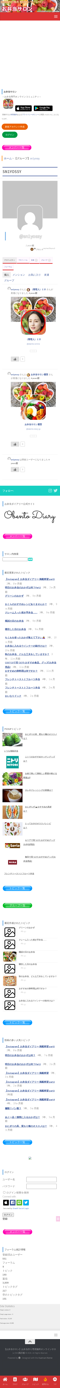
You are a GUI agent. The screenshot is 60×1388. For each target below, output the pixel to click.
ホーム (5, 1384)
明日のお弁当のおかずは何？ (20, 1055)
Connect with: (9, 1196)
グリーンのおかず (14, 595)
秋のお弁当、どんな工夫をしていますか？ (27, 654)
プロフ (15, 1384)
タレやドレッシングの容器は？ (39, 790)
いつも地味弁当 (11, 751)
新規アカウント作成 (14, 126)
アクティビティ (9, 260)
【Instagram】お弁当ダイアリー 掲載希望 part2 (30, 1082)
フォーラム (8, 267)
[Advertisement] (30, 55)
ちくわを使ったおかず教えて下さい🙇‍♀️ (25, 637)
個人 (6, 274)
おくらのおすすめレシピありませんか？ (26, 604)
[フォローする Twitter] (56, 491)
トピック (35, 1384)
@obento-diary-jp (33, 429)
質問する (45, 1384)
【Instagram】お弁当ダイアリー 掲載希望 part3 (30, 1090)
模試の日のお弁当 (14, 621)
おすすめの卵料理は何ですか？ (21, 671)
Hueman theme (45, 1357)
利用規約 (13, 114)
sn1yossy (15, 289)
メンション (18, 274)
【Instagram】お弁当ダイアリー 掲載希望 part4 (30, 1099)
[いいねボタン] (15, 359)
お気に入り (34, 274)
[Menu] (56, 16)
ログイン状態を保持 (17, 1192)
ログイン (10, 134)
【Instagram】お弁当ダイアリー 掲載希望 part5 (30, 579)
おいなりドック (13, 696)
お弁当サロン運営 (39, 374)
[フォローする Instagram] (50, 491)
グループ (45, 260)
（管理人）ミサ (38, 289)
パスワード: (9, 1186)
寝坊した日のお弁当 (15, 629)
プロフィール (23, 260)
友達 (33, 260)
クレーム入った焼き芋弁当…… (21, 612)
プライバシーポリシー (30, 114)
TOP (55, 1384)
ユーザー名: (9, 1179)
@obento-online (33, 344)
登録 (5, 1218)
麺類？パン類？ (13, 1108)
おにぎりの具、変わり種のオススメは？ (26, 1126)
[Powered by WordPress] (19, 1358)
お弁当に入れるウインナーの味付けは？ (26, 646)
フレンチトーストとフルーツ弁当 (22, 679)
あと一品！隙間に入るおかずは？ (22, 1117)
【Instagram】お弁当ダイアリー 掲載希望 (27, 1073)
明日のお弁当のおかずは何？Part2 (23, 587)
